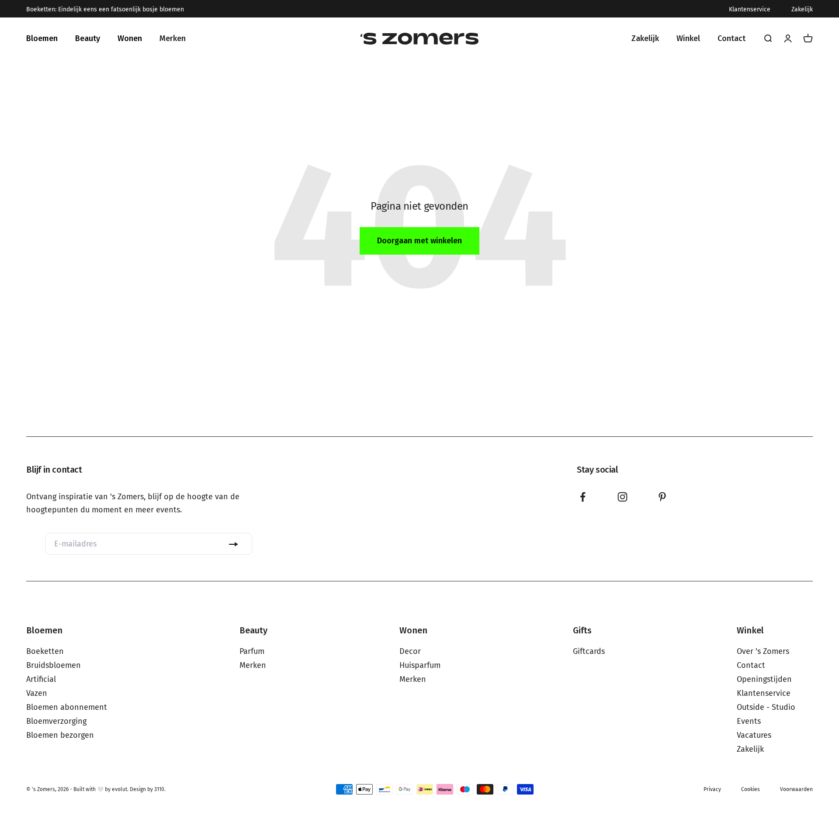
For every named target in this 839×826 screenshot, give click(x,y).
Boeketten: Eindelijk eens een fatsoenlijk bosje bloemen (105, 10)
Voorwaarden (796, 789)
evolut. (120, 789)
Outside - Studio (766, 707)
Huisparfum (419, 665)
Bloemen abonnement (66, 707)
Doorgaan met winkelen (419, 240)
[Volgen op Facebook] (583, 497)
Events (749, 721)
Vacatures (754, 735)
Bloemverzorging (56, 721)
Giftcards (589, 651)
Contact (751, 665)
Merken (252, 665)
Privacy (712, 789)
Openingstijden (764, 679)
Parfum (251, 651)
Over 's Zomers (763, 651)
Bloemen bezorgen (60, 735)
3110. (160, 789)
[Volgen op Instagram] (622, 497)
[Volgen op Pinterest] (662, 497)
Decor (410, 651)
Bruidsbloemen (53, 665)
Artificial (41, 679)
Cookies (750, 789)
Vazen (36, 693)
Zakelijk (802, 10)
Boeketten (45, 651)
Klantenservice (749, 10)
